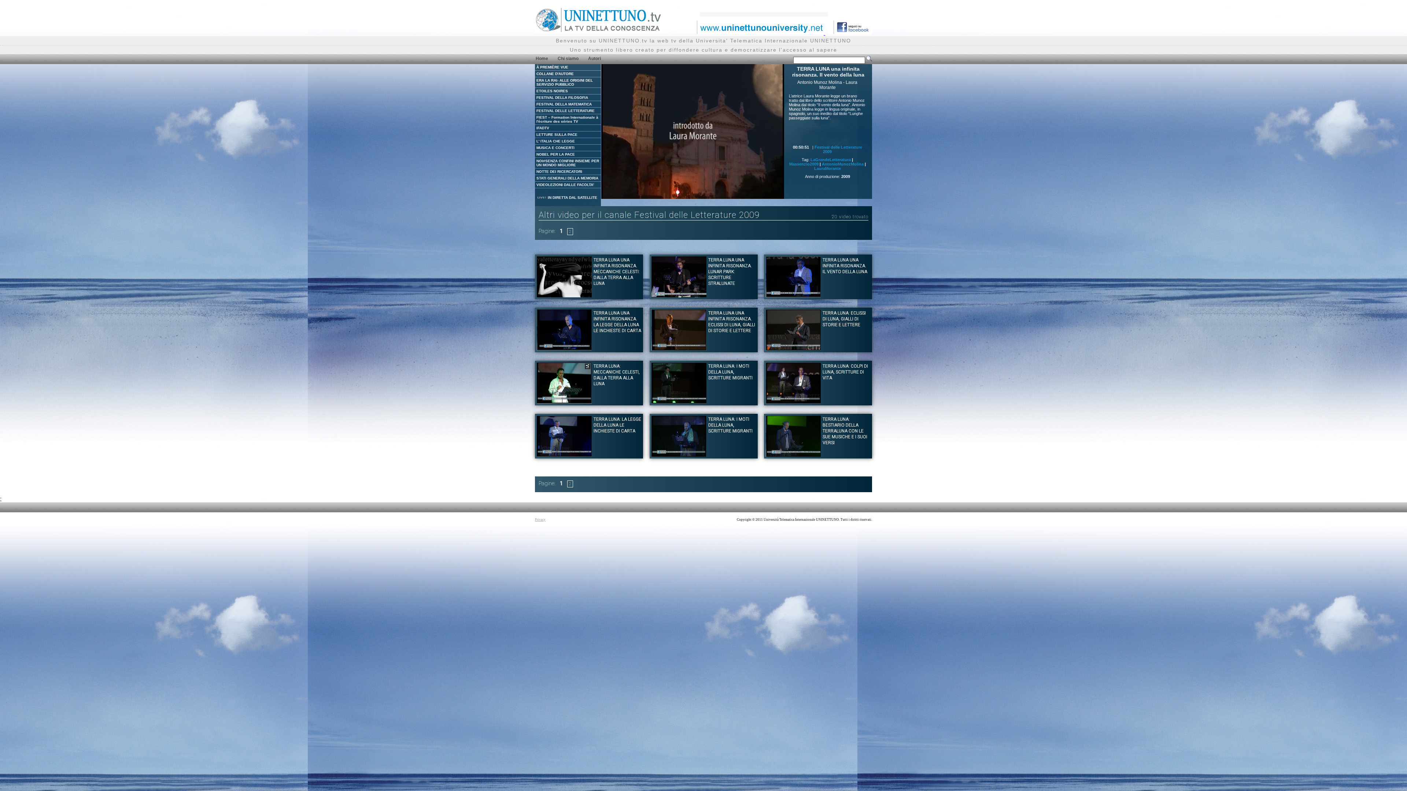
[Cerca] (869, 60)
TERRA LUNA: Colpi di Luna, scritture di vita (845, 372)
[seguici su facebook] (850, 33)
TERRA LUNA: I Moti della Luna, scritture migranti (730, 372)
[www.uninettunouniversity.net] (760, 33)
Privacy (540, 519)
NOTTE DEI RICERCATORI (559, 172)
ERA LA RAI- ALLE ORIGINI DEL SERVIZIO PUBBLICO (564, 82)
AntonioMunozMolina (843, 164)
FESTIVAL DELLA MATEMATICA (564, 104)
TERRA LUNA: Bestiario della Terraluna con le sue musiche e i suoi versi (845, 431)
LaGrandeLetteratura (830, 159)
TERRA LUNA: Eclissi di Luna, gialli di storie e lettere (844, 319)
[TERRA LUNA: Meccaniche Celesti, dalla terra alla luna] (564, 401)
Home (542, 58)
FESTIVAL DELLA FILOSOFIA (562, 98)
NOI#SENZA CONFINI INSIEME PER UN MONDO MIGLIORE (567, 163)
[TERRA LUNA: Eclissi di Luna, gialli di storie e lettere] (793, 348)
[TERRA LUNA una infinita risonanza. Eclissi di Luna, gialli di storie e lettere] (678, 348)
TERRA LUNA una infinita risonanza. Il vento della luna (845, 265)
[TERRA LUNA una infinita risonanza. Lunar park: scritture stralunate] (678, 295)
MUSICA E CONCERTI (555, 148)
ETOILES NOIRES (552, 91)
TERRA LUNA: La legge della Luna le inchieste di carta (617, 425)
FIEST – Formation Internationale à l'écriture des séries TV (567, 119)
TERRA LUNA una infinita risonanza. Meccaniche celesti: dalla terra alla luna (617, 271)
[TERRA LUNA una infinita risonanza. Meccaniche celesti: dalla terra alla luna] (564, 295)
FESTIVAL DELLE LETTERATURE (565, 111)
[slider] (683, 193)
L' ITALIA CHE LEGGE (555, 141)
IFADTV (542, 128)
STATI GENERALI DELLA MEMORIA (567, 178)
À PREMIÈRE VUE (552, 67)
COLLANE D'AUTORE (555, 74)
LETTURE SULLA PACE (556, 135)
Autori (594, 58)
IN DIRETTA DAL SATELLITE (572, 198)
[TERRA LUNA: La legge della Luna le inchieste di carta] (564, 455)
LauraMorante (827, 168)
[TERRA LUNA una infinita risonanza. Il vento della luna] (793, 295)
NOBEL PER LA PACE (555, 154)
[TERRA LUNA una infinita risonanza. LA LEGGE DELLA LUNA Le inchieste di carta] (564, 348)
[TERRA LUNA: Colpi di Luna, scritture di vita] (793, 401)
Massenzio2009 (804, 164)
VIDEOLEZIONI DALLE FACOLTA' (565, 185)
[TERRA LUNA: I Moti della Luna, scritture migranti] (678, 401)
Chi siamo (568, 58)
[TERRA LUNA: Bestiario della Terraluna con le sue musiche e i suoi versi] (793, 455)
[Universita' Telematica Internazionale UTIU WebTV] (598, 31)
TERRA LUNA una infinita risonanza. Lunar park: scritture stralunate (730, 271)
